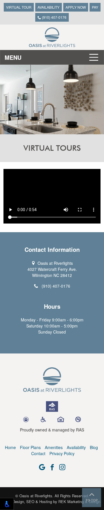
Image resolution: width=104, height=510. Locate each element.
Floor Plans (30, 447)
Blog (94, 447)
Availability (49, 7)
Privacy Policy (62, 453)
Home (10, 447)
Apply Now (76, 7)
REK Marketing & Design (79, 501)
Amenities (54, 447)
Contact (38, 453)
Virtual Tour (18, 7)
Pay (95, 7)
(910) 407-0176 (53, 17)
